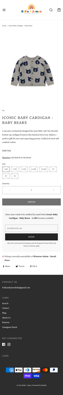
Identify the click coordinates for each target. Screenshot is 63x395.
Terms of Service (29, 246)
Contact (5, 308)
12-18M (33, 169)
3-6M (6, 169)
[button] (31, 70)
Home (4, 26)
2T (53, 169)
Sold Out (31, 202)
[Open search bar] (51, 10)
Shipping (6, 157)
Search (5, 303)
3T (6, 176)
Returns (5, 322)
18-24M (43, 169)
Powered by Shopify (39, 385)
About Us (6, 318)
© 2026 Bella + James (24, 385)
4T (15, 176)
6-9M (15, 169)
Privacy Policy (48, 243)
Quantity (6, 184)
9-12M (23, 169)
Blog (4, 313)
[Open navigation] (4, 10)
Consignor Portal (9, 327)
